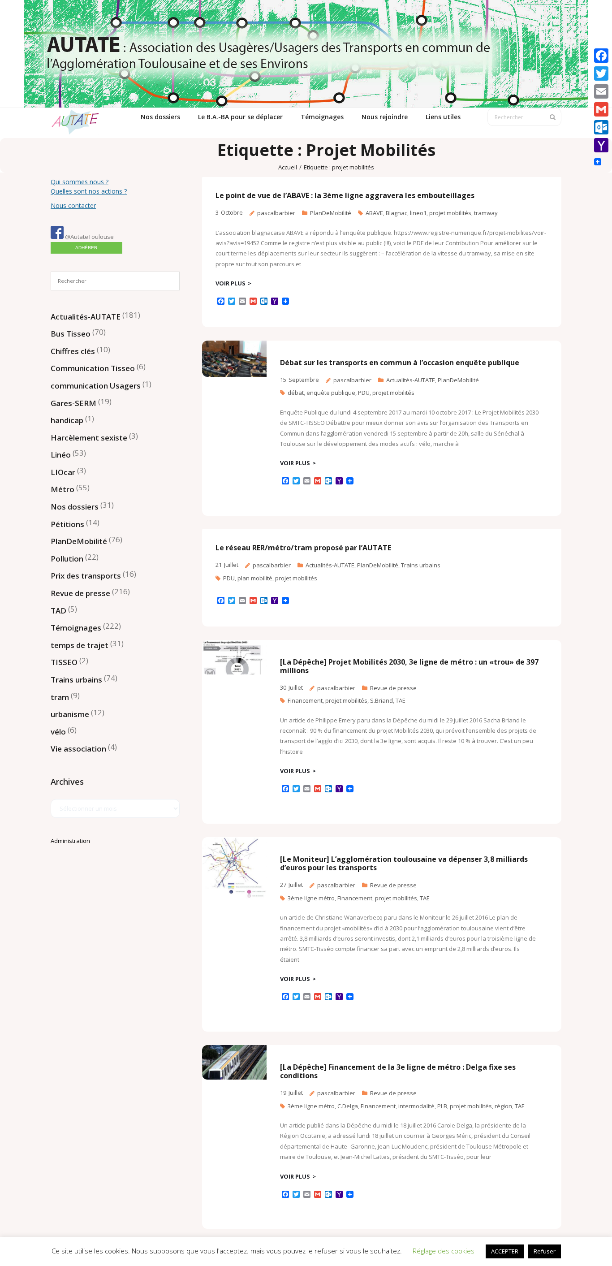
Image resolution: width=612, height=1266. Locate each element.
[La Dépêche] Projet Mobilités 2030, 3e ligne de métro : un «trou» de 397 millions (409, 666)
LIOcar (63, 472)
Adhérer (86, 247)
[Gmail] (601, 109)
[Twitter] (601, 73)
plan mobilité (254, 578)
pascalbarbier (276, 213)
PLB (442, 1106)
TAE (400, 700)
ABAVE (374, 213)
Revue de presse (393, 688)
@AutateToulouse (89, 237)
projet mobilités (450, 213)
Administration (70, 841)
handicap (67, 420)
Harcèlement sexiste (89, 437)
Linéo (61, 454)
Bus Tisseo (71, 333)
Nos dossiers (75, 506)
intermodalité (416, 1106)
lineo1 (418, 213)
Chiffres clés (73, 351)
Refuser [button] (545, 1251)
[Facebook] (601, 56)
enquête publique (330, 393)
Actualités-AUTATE (410, 380)
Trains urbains (420, 565)
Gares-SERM (73, 403)
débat (296, 393)
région (503, 1106)
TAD (58, 610)
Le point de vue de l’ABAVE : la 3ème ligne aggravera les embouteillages (344, 195)
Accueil (287, 167)
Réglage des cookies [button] (443, 1250)
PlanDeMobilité (330, 213)
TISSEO (64, 662)
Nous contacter (73, 205)
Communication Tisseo (93, 368)
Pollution (67, 558)
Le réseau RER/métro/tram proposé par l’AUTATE (303, 548)
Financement (305, 700)
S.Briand (381, 700)
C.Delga (347, 1106)
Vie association (78, 748)
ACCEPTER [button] (504, 1251)
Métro (62, 489)
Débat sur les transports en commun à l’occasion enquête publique (399, 362)
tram (60, 697)
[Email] (601, 91)
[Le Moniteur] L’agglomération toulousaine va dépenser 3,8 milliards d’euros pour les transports (404, 863)
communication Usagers (96, 385)
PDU (364, 393)
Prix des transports (86, 575)
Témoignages (76, 627)
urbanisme (70, 714)
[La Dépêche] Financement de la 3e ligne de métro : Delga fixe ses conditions (398, 1071)
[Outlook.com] (601, 127)
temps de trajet (79, 645)
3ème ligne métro (311, 898)
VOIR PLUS (230, 283)
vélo (58, 731)
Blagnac (396, 213)
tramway (486, 213)
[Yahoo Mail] (601, 145)
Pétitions (67, 524)
